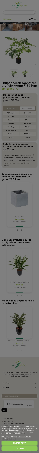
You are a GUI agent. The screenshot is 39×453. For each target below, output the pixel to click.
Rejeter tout (19, 443)
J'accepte (19, 448)
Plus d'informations (9, 436)
